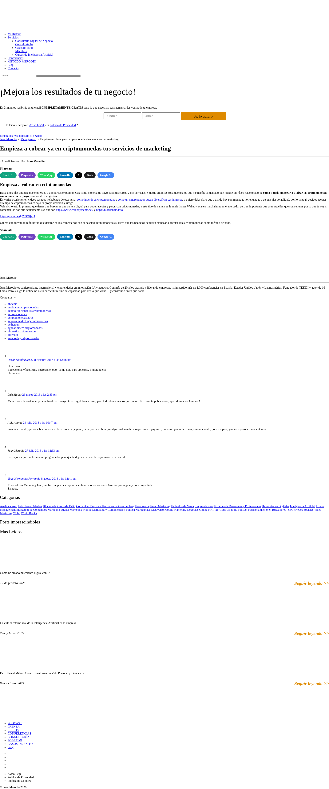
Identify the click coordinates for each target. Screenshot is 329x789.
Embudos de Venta (182, 506)
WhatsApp (46, 175)
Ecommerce (142, 506)
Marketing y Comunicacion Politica (113, 509)
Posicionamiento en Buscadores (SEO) (271, 509)
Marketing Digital (58, 509)
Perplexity (27, 175)
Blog (11, 64)
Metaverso (157, 509)
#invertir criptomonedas (22, 331)
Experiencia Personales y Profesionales (237, 506)
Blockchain (50, 506)
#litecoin (13, 334)
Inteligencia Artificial (302, 506)
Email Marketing (160, 506)
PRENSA (14, 726)
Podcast (242, 509)
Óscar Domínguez (19, 359)
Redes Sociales (304, 509)
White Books (29, 513)
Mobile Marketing (175, 509)
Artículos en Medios (30, 506)
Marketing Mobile (80, 509)
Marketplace (143, 509)
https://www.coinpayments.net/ (74, 209)
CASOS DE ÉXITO (20, 743)
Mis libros (21, 51)
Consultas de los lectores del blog (114, 506)
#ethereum (14, 324)
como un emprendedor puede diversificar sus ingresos (150, 199)
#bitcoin (12, 304)
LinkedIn (65, 175)
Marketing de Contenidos (31, 509)
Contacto (13, 68)
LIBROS (13, 730)
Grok (90, 175)
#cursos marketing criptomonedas (28, 321)
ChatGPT (8, 175)
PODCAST (15, 723)
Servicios (13, 37)
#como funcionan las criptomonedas (29, 310)
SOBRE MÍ (15, 740)
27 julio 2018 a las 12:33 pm (42, 450)
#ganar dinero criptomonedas (25, 328)
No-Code (220, 509)
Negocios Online (197, 509)
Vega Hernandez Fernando (24, 478)
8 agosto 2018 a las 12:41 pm (58, 478)
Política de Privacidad (63, 125)
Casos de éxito (24, 47)
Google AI (106, 175)
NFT (211, 509)
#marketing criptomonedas (23, 338)
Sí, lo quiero (203, 116)
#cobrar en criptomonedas (23, 307)
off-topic (232, 509)
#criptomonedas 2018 (21, 317)
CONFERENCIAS (19, 733)
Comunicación (85, 506)
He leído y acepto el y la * (41, 125)
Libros (320, 506)
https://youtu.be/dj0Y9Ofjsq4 (17, 216)
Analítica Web (8, 506)
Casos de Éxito (66, 506)
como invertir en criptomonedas (96, 199)
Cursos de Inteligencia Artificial (34, 54)
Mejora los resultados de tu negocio (21, 135)
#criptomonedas (17, 314)
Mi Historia (14, 34)
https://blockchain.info (109, 209)
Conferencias (15, 58)
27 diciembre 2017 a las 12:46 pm (50, 359)
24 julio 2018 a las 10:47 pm (40, 422)
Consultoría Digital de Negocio (34, 40)
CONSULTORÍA (19, 737)
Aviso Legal (36, 125)
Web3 (16, 513)
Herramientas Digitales (275, 506)
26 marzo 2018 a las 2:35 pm (39, 394)
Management (8, 509)
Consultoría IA (24, 44)
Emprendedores (204, 506)
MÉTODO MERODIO (22, 61)
